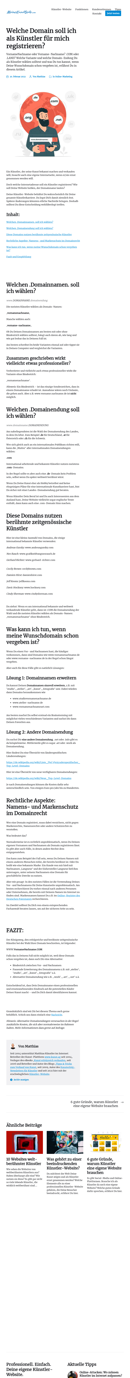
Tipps (118, 9)
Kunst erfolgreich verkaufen (49, 1060)
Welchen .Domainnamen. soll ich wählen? (29, 222)
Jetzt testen (113, 13)
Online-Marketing (63, 76)
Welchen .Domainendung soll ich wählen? (29, 228)
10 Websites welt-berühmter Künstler (23, 1161)
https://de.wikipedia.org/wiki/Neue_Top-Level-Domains (38, 778)
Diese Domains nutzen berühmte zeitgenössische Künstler (39, 234)
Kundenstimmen (101, 9)
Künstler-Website (61, 9)
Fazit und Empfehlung (18, 256)
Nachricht (56, 1014)
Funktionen (81, 9)
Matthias (41, 76)
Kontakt (96, 13)
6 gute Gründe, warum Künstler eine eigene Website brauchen (104, 1166)
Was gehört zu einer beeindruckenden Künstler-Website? (64, 1163)
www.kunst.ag (53, 1056)
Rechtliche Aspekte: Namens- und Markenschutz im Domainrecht (43, 240)
